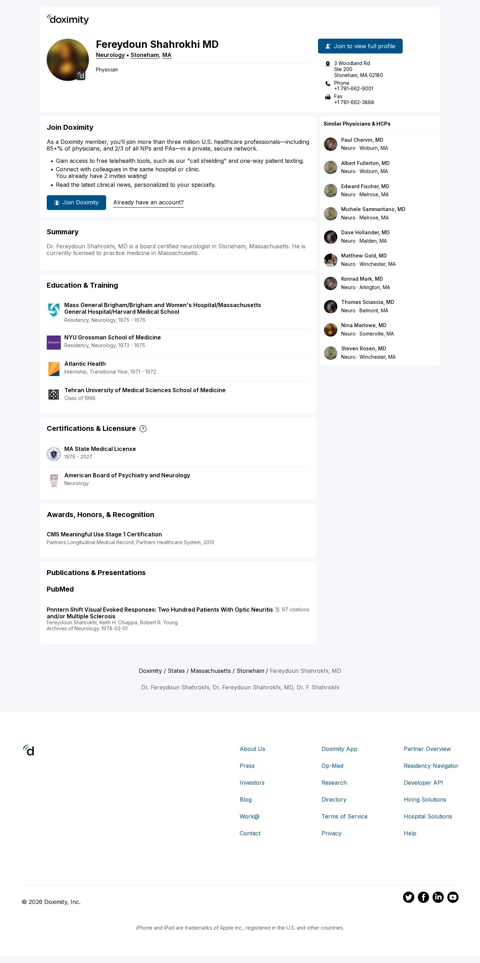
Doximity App (339, 748)
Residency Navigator (431, 765)
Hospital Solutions (428, 816)
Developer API (423, 782)
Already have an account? (148, 202)
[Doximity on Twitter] (408, 898)
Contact (250, 833)
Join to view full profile (364, 46)
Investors (252, 782)
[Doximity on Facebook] (423, 898)
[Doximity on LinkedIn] (438, 898)
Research (334, 782)
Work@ (249, 816)
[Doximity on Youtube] (453, 898)
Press (247, 765)
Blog (246, 799)
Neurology (110, 54)
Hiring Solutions (425, 799)
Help (410, 833)
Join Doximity (81, 202)
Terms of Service (345, 816)
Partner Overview (427, 748)
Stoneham (145, 54)
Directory (334, 799)
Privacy (332, 833)
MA (166, 54)
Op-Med (332, 765)
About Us (252, 748)
